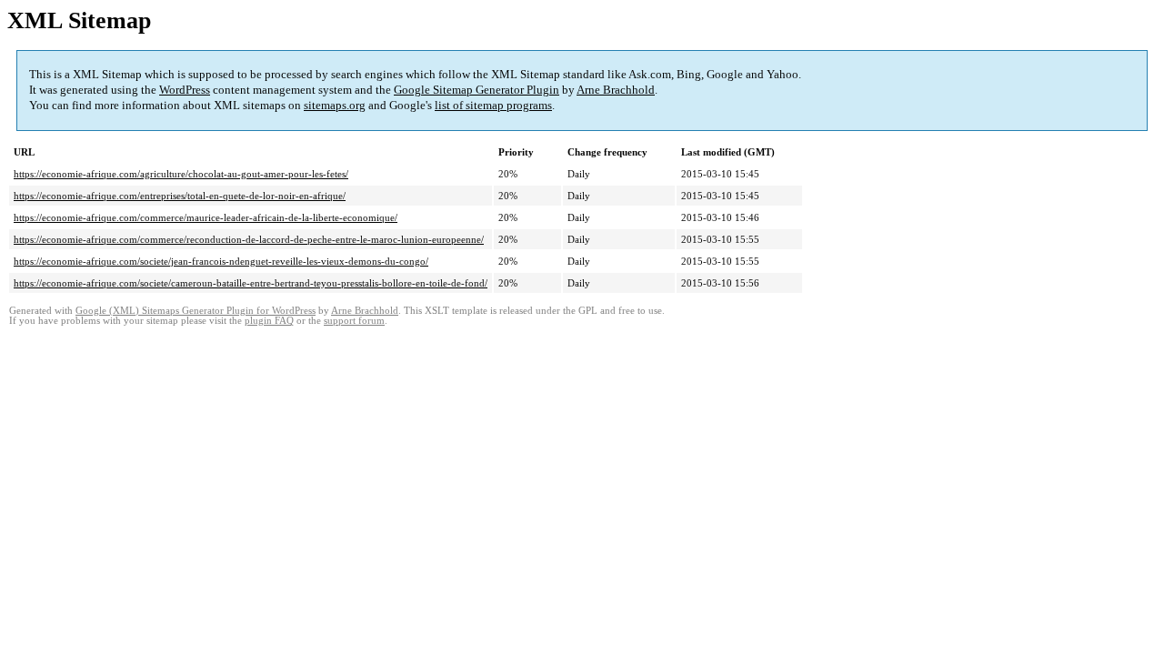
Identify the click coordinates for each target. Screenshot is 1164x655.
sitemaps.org (335, 105)
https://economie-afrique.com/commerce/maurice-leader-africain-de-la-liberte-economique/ (205, 217)
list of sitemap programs (493, 105)
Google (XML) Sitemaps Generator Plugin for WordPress (195, 311)
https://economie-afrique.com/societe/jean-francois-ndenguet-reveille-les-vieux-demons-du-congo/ (221, 261)
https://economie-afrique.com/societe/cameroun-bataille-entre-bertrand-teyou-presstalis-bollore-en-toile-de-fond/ (250, 282)
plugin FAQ (269, 321)
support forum (354, 321)
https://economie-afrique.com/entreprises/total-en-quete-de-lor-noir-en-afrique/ (180, 195)
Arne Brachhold (616, 89)
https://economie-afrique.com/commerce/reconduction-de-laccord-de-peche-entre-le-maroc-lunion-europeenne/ (249, 239)
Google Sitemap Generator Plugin (476, 89)
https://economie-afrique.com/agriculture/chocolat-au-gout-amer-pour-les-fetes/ (181, 173)
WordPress (184, 89)
